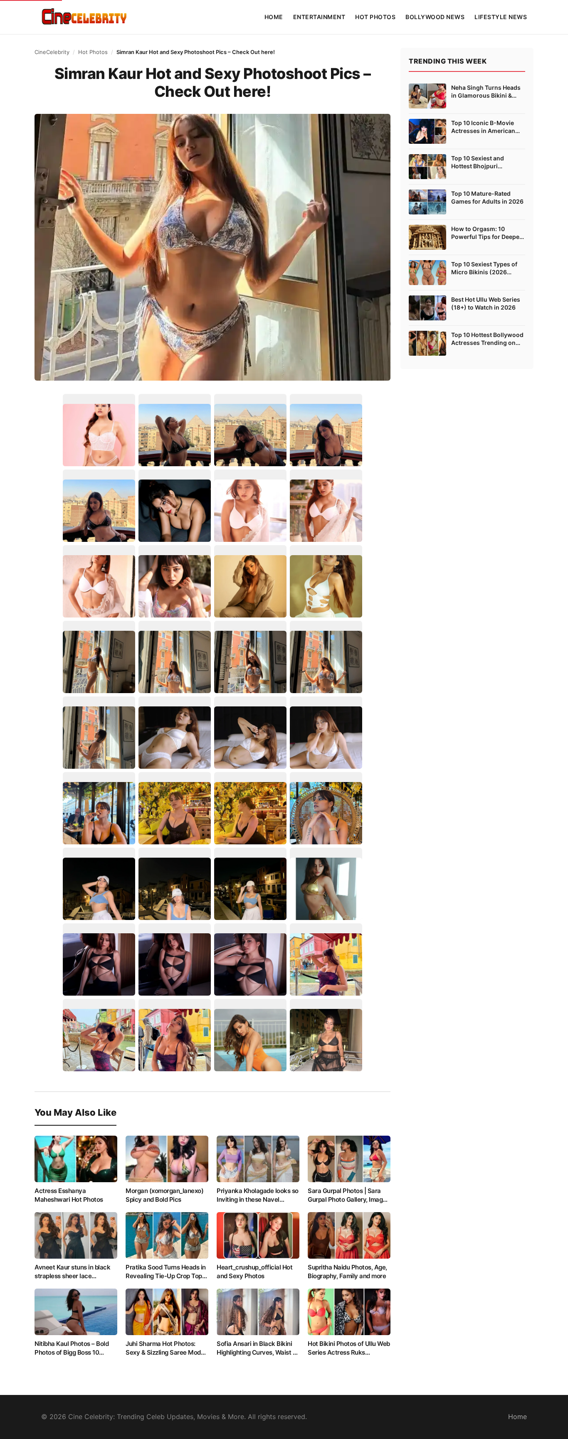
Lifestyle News (500, 16)
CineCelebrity (52, 52)
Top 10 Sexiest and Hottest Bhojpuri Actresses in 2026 (477, 162)
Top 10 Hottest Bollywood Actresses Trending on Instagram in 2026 (487, 339)
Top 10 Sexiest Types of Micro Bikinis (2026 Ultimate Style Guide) (484, 268)
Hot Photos (375, 16)
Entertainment (319, 16)
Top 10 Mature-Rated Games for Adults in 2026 (487, 197)
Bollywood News (434, 16)
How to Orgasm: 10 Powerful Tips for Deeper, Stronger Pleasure (487, 233)
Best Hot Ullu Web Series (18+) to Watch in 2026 (485, 303)
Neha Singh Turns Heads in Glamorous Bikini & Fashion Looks (486, 92)
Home (273, 16)
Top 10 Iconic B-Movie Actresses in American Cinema (483, 127)
